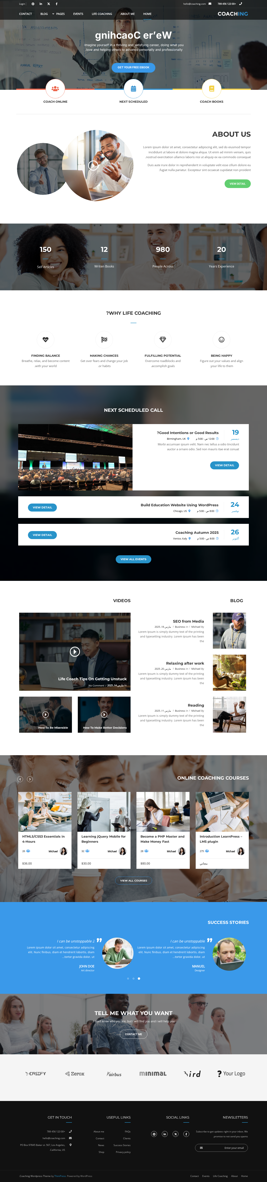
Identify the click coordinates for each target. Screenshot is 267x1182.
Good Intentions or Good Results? (188, 433)
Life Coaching (102, 14)
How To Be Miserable (53, 727)
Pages (60, 14)
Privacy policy (123, 1152)
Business (180, 626)
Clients (127, 1138)
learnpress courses (55, 102)
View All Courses (133, 880)
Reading (196, 705)
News (101, 1145)
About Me (128, 14)
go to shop (211, 102)
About (234, 1176)
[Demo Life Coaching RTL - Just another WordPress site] (233, 14)
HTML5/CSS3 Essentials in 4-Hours (43, 839)
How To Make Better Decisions (105, 727)
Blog (44, 14)
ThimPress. (60, 1176)
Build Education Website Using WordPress (180, 505)
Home (147, 14)
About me (99, 1131)
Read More (222, 811)
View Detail (224, 465)
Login (22, 3)
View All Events (133, 559)
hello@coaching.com (194, 3)
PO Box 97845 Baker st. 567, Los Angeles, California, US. (42, 1147)
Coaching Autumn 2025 (197, 532)
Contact (25, 14)
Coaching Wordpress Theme (35, 1176)
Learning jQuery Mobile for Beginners (104, 839)
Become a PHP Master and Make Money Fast (163, 839)
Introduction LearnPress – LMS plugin (221, 839)
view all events (133, 102)
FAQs (128, 1131)
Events (78, 14)
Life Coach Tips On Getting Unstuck (92, 679)
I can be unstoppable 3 (75, 941)
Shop (101, 1152)
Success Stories (122, 1145)
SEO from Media (188, 621)
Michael (195, 626)
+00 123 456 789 (227, 3)
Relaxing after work (185, 663)
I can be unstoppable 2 (186, 941)
